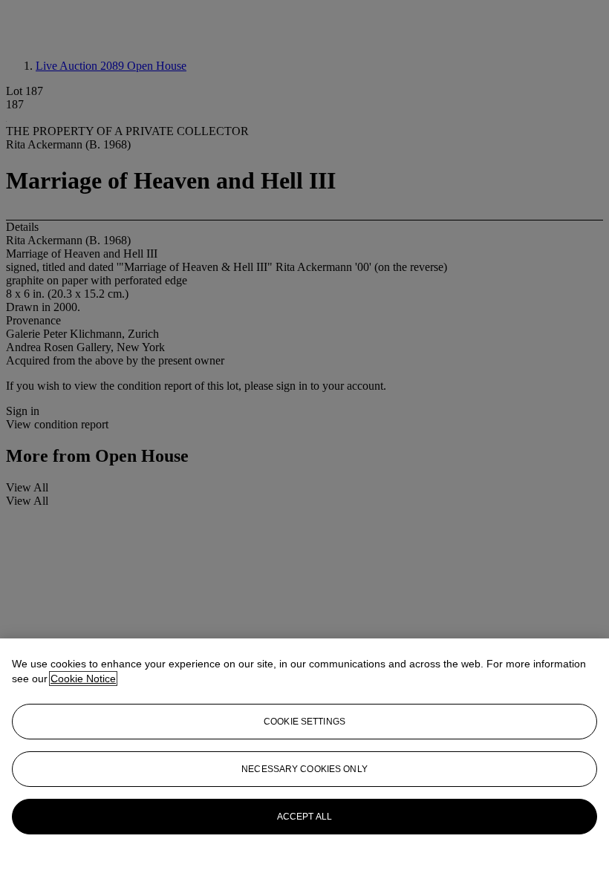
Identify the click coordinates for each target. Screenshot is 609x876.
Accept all (304, 816)
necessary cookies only (304, 769)
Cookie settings (304, 721)
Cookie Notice (83, 678)
